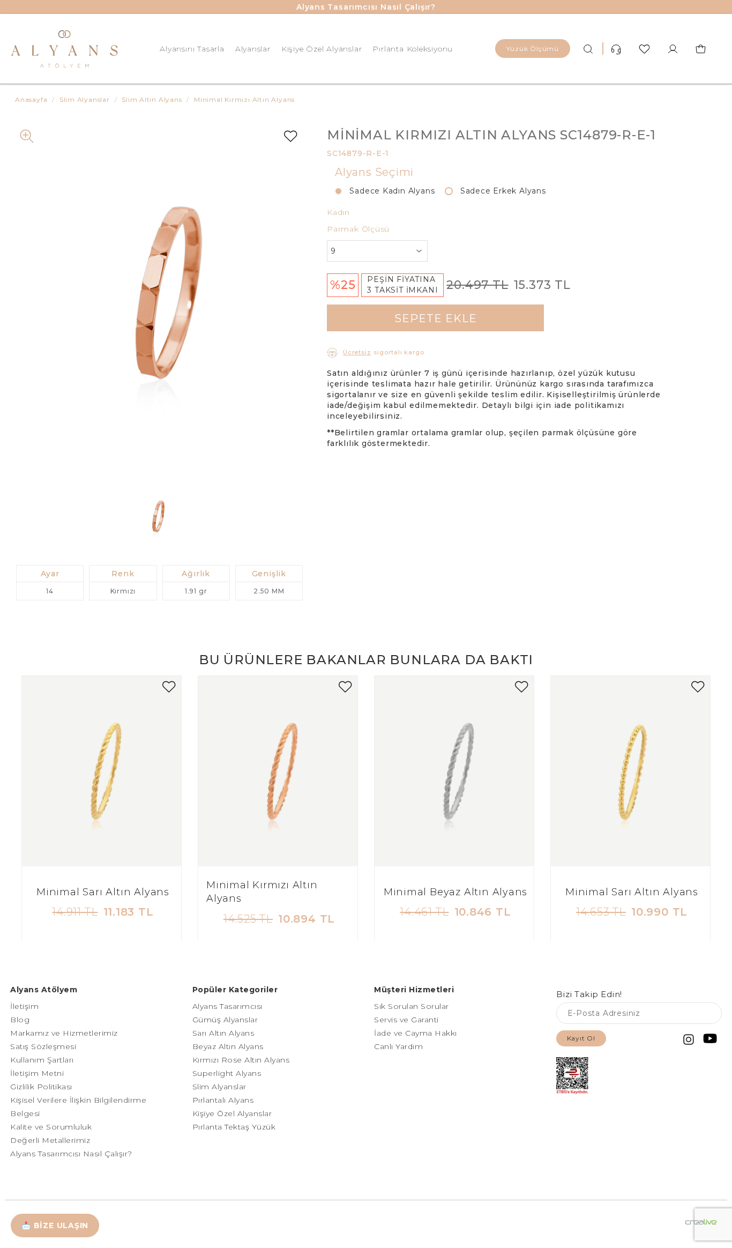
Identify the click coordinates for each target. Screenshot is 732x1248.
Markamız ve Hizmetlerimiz (64, 1033)
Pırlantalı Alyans (223, 1100)
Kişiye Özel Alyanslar (321, 49)
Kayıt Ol (581, 1038)
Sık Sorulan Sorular (411, 1006)
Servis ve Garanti (406, 1019)
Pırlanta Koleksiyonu (412, 49)
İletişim (24, 1006)
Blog (19, 1019)
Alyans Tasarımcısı (227, 1006)
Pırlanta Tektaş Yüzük (234, 1127)
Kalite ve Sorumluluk (51, 1127)
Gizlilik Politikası (41, 1086)
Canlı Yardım (398, 1046)
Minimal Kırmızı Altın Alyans (262, 892)
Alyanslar (253, 49)
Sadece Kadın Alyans (388, 191)
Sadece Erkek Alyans (499, 191)
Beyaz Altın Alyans (228, 1046)
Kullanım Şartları (42, 1060)
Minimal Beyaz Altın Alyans (456, 892)
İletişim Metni (37, 1073)
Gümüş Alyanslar (225, 1019)
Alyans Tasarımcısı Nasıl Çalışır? (366, 7)
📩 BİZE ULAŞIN (54, 1225)
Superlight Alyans (227, 1073)
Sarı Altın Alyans (223, 1033)
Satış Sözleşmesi (43, 1046)
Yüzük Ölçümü (532, 48)
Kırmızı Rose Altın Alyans (241, 1060)
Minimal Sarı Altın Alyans (102, 892)
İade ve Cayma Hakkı (415, 1033)
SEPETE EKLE (435, 318)
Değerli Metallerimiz (50, 1140)
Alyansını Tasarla (192, 49)
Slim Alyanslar (219, 1086)
